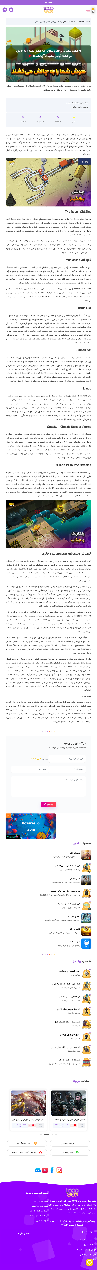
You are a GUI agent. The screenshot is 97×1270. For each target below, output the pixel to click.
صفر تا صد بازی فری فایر (19, 1125)
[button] (41, 1134)
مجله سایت (80, 21)
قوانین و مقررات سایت (86, 1249)
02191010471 (47, 2)
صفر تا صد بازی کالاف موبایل (61, 1125)
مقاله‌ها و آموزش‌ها (66, 21)
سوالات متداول (89, 1244)
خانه (88, 21)
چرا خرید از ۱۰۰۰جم (88, 1254)
